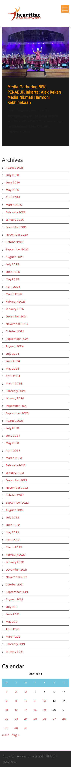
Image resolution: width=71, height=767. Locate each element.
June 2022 (13, 525)
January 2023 (15, 473)
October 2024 (15, 331)
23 (16, 718)
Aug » (16, 735)
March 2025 (14, 294)
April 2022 (13, 540)
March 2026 (14, 205)
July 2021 (12, 607)
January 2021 (14, 651)
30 (16, 728)
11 (35, 700)
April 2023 (13, 450)
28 (64, 718)
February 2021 (15, 644)
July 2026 (12, 175)
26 (44, 718)
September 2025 (17, 249)
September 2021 (17, 592)
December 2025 (16, 227)
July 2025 (12, 264)
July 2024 (12, 353)
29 (6, 728)
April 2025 (13, 286)
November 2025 (17, 234)
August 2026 (14, 167)
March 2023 (14, 458)
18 (35, 709)
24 (26, 718)
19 (44, 709)
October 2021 (15, 584)
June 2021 (12, 614)
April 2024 (13, 376)
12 (44, 700)
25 (35, 718)
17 (25, 709)
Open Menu (65, 9)
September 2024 (17, 339)
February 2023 (16, 465)
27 (54, 718)
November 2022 (17, 487)
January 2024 (15, 398)
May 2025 (12, 279)
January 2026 (15, 219)
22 (6, 718)
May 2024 (12, 368)
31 (25, 728)
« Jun (5, 735)
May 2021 (12, 621)
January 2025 (15, 309)
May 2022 (12, 532)
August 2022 (14, 510)
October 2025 (15, 242)
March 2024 (14, 383)
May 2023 (12, 443)
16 (16, 709)
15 (6, 709)
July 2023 (12, 428)
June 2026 (13, 182)
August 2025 (14, 257)
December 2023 (16, 406)
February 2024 (16, 391)
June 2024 (13, 361)
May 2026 (12, 190)
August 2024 (14, 346)
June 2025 (13, 272)
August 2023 (14, 420)
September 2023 (17, 413)
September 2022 (17, 502)
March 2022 (14, 547)
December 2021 (16, 569)
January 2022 (15, 562)
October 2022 (15, 495)
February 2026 (16, 212)
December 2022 (16, 480)
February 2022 (16, 554)
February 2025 (16, 301)
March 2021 (13, 636)
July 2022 (12, 517)
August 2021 (14, 599)
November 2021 (16, 577)
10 (25, 700)
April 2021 (13, 629)
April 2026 (13, 197)
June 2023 (13, 435)
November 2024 (17, 324)
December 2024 (16, 316)
